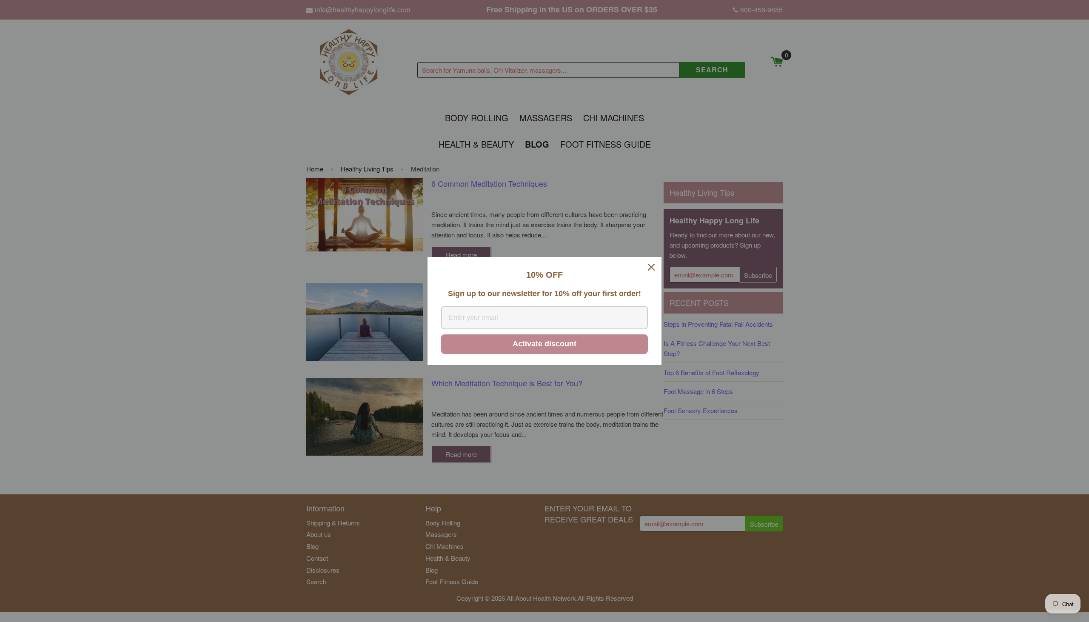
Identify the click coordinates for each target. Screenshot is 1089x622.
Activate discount (544, 344)
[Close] (651, 267)
